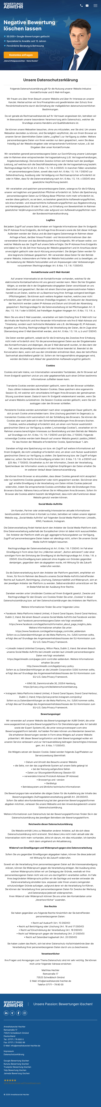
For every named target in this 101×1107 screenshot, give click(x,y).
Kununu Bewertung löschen (16, 1064)
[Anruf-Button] (81, 5)
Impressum (9, 1051)
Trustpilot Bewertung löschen (17, 1067)
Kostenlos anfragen (21, 55)
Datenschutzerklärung (14, 1054)
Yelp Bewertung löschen (15, 1070)
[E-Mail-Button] (87, 5)
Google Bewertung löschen (16, 1060)
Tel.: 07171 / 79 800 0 (14, 1039)
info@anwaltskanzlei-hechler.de (25, 1045)
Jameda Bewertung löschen (17, 1073)
